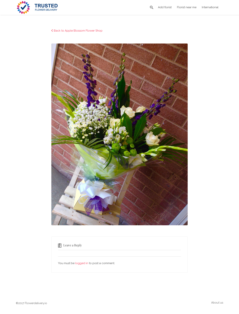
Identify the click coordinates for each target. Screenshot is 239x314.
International (210, 7)
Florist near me (186, 7)
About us (217, 302)
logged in (81, 263)
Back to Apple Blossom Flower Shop (78, 30)
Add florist (165, 7)
